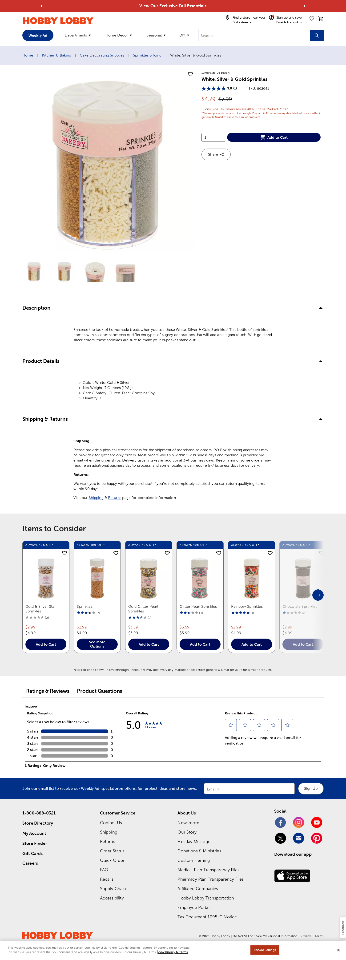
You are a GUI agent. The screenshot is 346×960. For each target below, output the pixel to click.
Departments (76, 35)
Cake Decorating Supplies (102, 55)
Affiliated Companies (197, 888)
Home (27, 55)
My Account (34, 833)
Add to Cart (277, 137)
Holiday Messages (194, 841)
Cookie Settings (265, 950)
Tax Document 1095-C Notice (207, 916)
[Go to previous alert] (41, 6)
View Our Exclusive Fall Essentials (172, 5)
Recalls (106, 879)
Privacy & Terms (312, 936)
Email (212, 789)
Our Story (186, 832)
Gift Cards (32, 853)
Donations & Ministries (199, 850)
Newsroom (188, 822)
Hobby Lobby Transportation (205, 897)
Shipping (96, 498)
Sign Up (311, 788)
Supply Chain (113, 888)
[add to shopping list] (190, 74)
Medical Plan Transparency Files (208, 869)
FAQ (104, 869)
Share (213, 154)
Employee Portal (193, 907)
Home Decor (116, 35)
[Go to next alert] (305, 6)
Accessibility (112, 897)
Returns (114, 498)
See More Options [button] (97, 644)
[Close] (338, 950)
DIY (182, 35)
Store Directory (37, 823)
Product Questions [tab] (99, 691)
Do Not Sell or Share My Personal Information (265, 936)
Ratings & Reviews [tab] (47, 691)
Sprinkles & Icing (147, 55)
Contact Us (111, 822)
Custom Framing (193, 860)
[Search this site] (317, 35)
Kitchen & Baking (56, 55)
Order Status (112, 850)
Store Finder (34, 843)
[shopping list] (312, 19)
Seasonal (154, 35)
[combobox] (254, 35)
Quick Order (112, 860)
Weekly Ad (37, 35)
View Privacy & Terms (173, 952)
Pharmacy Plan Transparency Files (210, 879)
